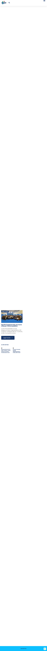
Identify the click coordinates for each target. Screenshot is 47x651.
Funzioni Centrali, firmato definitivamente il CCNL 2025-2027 (16, 351)
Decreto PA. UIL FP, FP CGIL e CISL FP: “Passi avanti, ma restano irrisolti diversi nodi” (5, 351)
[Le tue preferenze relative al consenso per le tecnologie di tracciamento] (45, 649)
